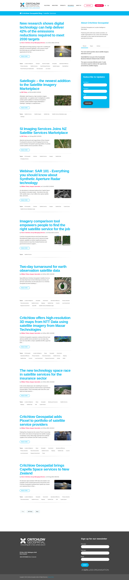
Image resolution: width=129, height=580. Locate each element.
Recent (84, 46)
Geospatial (54, 63)
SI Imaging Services (24, 158)
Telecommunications (24, 303)
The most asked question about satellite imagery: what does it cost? (95, 52)
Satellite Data (46, 114)
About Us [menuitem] (78, 5)
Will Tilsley (24, 92)
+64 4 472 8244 (24, 557)
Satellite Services (34, 66)
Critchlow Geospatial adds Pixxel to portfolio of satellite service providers (42, 421)
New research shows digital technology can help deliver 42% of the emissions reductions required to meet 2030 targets (42, 31)
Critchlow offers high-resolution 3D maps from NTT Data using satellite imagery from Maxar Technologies (45, 324)
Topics (91, 46)
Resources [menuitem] (71, 5)
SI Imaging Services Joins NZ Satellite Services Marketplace (44, 131)
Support (88, 5)
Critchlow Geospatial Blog (32, 13)
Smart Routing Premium (45, 66)
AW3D (64, 358)
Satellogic (22, 116)
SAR (36, 404)
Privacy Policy (51, 577)
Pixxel (43, 453)
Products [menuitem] (63, 5)
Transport (38, 63)
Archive (98, 46)
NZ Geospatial (27, 156)
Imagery (51, 156)
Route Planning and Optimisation (27, 68)
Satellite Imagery (56, 66)
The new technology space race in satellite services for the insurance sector (45, 374)
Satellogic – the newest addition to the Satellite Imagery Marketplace (45, 85)
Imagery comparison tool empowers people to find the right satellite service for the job (45, 225)
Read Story (24, 56)
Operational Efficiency (63, 63)
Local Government (66, 303)
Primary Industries (24, 66)
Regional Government (24, 305)
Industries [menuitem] (55, 5)
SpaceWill (34, 305)
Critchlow (35, 156)
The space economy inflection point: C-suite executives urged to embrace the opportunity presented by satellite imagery (93, 63)
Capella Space (67, 206)
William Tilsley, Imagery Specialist (30, 186)
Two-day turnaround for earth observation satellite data (43, 269)
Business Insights (45, 63)
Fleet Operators (40, 68)
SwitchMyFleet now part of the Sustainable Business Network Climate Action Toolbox (93, 57)
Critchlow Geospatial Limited (33, 577)
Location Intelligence (29, 63)
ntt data (58, 358)
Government (45, 300)
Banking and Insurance (53, 402)
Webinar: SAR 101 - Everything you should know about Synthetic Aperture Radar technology (44, 177)
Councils (57, 303)
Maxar (45, 353)
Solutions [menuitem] (47, 5)
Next (37, 511)
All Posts (30, 511)
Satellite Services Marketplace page (59, 114)
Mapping (43, 303)
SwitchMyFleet (65, 66)
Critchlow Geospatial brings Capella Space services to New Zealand (44, 469)
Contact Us (99, 5)
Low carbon (48, 68)
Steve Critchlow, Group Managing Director (33, 42)
